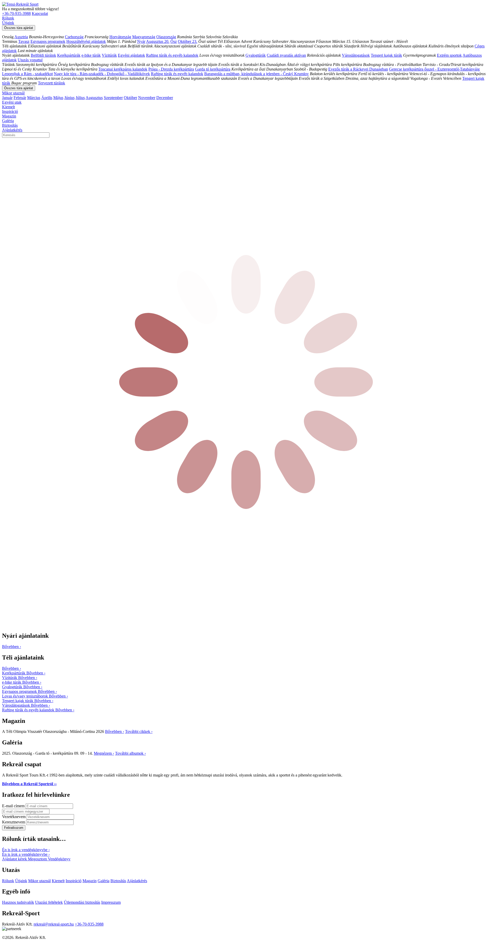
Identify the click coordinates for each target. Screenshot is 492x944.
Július (80, 97)
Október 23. (187, 41)
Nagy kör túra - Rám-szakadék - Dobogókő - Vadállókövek (102, 74)
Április (46, 97)
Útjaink (8, 23)
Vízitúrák (109, 55)
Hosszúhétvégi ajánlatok (86, 41)
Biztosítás (10, 125)
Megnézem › (104, 753)
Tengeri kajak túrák (386, 55)
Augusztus (94, 97)
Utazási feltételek (49, 902)
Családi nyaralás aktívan (286, 55)
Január (7, 97)
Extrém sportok (449, 55)
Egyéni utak (12, 102)
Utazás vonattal (30, 60)
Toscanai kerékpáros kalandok (122, 69)
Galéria (8, 121)
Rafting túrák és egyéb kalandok (172, 55)
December (164, 97)
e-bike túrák (91, 55)
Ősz (173, 41)
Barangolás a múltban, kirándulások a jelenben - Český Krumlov (256, 74)
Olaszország (166, 37)
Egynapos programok (47, 41)
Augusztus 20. (157, 41)
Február (20, 97)
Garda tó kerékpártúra (212, 69)
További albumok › (130, 753)
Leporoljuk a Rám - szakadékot (27, 74)
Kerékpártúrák (68, 55)
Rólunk (8, 18)
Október (130, 97)
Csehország (74, 37)
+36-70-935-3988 (16, 13)
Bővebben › (114, 731)
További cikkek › (138, 731)
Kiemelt (8, 107)
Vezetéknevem (14, 816)
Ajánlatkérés (12, 130)
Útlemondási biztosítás (82, 902)
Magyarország (143, 37)
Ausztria (21, 37)
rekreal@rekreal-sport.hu (54, 924)
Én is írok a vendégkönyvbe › (26, 850)
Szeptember (113, 97)
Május (58, 97)
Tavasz (23, 41)
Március (33, 97)
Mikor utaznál (13, 93)
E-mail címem (14, 806)
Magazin (9, 116)
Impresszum (111, 902)
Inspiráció (10, 111)
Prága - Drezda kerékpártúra (171, 69)
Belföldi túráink (43, 55)
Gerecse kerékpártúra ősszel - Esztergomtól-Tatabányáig (434, 69)
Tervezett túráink (51, 83)
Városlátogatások (356, 55)
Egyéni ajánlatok (131, 55)
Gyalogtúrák (255, 55)
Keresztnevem (14, 822)
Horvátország (120, 37)
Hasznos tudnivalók (18, 902)
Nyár (141, 41)
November (146, 97)
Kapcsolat (40, 13)
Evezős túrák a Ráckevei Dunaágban (358, 69)
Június (69, 97)
